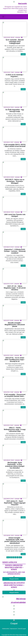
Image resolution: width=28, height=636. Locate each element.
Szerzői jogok (22, 628)
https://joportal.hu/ (21, 634)
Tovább (23, 54)
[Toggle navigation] (3, 16)
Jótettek (17, 37)
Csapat (14, 623)
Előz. (8, 557)
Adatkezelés (5, 628)
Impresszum (13, 628)
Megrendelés (14, 579)
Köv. (20, 557)
